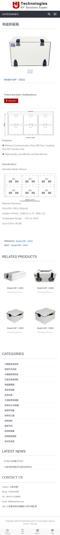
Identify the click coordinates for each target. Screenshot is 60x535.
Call (22, 533)
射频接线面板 (10, 436)
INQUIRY (12, 101)
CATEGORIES (10, 14)
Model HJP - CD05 (45, 328)
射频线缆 (8, 421)
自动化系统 (9, 441)
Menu (37, 533)
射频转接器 (9, 431)
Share (7, 533)
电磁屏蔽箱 (9, 385)
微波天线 (8, 426)
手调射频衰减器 (11, 400)
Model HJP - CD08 (45, 288)
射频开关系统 (10, 369)
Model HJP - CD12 (19, 245)
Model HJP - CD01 (15, 288)
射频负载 (8, 395)
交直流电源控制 (11, 379)
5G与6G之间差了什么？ (14, 461)
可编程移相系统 (11, 374)
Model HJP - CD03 (15, 328)
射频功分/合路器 (12, 405)
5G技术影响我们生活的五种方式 (18, 467)
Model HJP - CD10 (24, 241)
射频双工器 (9, 415)
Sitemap (33, 524)
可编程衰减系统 (11, 364)
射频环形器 (9, 410)
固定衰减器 (9, 390)
